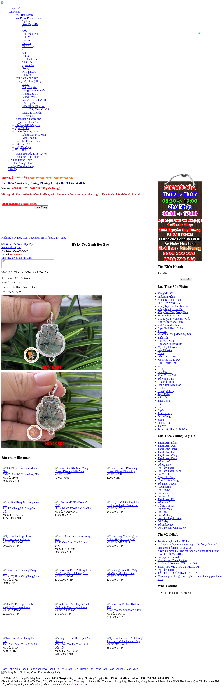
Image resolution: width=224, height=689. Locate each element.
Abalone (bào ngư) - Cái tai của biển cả (179, 563)
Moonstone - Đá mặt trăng (172, 560)
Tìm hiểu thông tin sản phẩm (17, 257)
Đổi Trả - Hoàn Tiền (66, 668)
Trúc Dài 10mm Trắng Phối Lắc (20, 644)
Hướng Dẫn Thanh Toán (93, 668)
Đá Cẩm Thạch (166, 569)
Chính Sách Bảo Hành (41, 668)
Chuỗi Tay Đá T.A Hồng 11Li (71, 573)
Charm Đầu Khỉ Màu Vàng (70, 471)
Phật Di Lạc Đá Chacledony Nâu (21, 474)
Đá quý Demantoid (168, 557)
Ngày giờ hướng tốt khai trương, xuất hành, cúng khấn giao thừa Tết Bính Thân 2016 (188, 546)
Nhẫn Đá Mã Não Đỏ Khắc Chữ (73, 508)
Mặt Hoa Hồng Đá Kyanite (51, 237)
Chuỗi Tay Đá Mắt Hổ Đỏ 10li (124, 610)
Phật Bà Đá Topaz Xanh (16, 607)
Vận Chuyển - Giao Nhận (123, 668)
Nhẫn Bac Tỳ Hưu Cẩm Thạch (18, 237)
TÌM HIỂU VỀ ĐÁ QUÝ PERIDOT (179, 566)
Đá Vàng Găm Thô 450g (121, 573)
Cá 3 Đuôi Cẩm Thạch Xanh (71, 607)
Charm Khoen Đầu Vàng (121, 471)
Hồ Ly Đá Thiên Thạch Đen (122, 505)
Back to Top (81, 684)
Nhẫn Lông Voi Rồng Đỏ (121, 539)
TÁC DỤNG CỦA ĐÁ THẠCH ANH (180, 572)
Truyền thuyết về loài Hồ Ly (173, 541)
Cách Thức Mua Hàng (14, 668)
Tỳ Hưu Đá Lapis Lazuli (16, 539)
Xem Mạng (41, 207)
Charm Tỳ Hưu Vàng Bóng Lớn (21, 576)
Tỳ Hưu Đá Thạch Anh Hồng (123, 641)
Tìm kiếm (163, 273)
